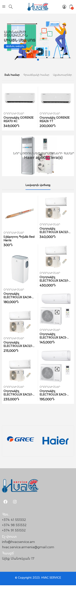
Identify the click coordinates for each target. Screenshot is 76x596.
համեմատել (27, 98)
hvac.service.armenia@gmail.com (28, 547)
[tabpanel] (38, 39)
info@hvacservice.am (18, 542)
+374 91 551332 (14, 530)
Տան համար (12, 74)
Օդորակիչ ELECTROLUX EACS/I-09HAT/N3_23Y (18, 346)
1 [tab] (38, 60)
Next (71, 107)
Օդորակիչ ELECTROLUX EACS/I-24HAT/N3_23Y (54, 280)
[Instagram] (14, 501)
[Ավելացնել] (20, 98)
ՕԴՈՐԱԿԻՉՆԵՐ (14, 113)
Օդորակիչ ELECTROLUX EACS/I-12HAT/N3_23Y (18, 394)
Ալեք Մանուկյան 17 (18, 558)
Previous (5, 107)
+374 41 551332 (14, 520)
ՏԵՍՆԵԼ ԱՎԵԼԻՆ (15, 46)
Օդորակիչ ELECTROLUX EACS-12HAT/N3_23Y (53, 394)
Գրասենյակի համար (36, 74)
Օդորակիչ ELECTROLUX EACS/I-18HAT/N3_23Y (54, 232)
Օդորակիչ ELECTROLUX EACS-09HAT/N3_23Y (53, 337)
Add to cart (13, 98)
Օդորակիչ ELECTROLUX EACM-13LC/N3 (18, 297)
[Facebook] (5, 501)
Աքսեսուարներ (62, 74)
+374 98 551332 (14, 525)
